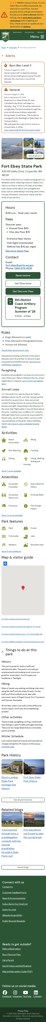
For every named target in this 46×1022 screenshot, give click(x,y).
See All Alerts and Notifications (16, 966)
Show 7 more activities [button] (11, 471)
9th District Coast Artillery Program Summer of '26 (25, 305)
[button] (42, 36)
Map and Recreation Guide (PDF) (17, 971)
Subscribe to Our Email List (15, 904)
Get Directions (23, 283)
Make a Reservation (11, 948)
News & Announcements (14, 898)
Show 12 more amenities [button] (12, 515)
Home (3, 47)
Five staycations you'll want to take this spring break (33, 833)
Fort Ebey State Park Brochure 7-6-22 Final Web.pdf (21, 634)
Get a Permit (8, 960)
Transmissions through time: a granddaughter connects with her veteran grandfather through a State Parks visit (11, 842)
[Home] (5, 37)
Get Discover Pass (23, 291)
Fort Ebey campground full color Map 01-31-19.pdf (20, 626)
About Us (40, 32)
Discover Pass (29, 32)
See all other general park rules (15, 350)
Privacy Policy (23, 1011)
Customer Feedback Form (14, 892)
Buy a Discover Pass (11, 954)
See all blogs (23, 867)
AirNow (26, 26)
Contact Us (7, 887)
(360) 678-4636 (23, 268)
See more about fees (17, 250)
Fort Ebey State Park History (32, 779)
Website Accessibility (12, 915)
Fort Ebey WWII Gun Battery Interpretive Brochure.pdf (22, 642)
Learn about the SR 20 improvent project (22, 130)
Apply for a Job (9, 909)
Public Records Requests (13, 921)
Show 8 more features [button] (11, 551)
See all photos (35, 155)
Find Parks (13, 47)
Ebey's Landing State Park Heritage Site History (9, 783)
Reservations (17, 32)
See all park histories (23, 800)
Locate (5, 564)
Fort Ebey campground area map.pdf (15, 619)
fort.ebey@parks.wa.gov (20, 265)
